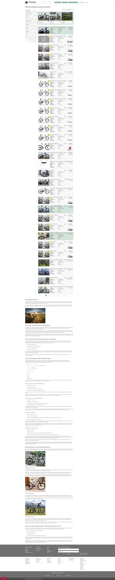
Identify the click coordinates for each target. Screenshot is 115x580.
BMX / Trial (59, 560)
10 (59, 295)
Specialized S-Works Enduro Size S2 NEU (58, 188)
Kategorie (27, 10)
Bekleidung (81, 563)
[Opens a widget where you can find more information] (4, 578)
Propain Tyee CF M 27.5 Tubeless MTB (57, 259)
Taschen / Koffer (82, 565)
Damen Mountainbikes (30, 370)
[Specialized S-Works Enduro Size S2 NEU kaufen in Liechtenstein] (44, 191)
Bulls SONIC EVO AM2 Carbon (56, 54)
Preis (27, 17)
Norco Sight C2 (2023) (54, 125)
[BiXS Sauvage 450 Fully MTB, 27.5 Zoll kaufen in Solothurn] (44, 271)
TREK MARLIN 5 (53, 241)
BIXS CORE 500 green (54, 143)
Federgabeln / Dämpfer (82, 560)
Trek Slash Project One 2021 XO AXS (43, 21)
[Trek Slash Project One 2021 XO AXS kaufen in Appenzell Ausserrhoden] (44, 155)
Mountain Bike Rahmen (27, 563)
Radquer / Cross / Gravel (39, 562)
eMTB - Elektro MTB (71, 560)
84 (64, 295)
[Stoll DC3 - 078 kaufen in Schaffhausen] (44, 75)
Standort (27, 31)
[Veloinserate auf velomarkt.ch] (30, 2)
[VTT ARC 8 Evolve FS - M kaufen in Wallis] (44, 182)
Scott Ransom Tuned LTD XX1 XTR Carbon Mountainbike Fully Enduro (64, 286)
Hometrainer (81, 567)
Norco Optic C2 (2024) (54, 116)
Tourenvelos (48, 559)
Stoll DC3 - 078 (53, 72)
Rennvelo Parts (82, 562)
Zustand (27, 24)
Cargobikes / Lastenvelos (50, 562)
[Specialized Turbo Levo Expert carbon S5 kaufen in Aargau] (44, 164)
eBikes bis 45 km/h (71, 559)
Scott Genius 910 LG (54, 63)
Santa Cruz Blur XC (54, 277)
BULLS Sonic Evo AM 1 (54, 45)
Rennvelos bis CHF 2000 (39, 559)
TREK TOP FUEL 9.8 (54, 215)
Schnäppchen (48, 560)
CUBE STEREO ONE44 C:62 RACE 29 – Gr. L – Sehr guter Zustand (69, 21)
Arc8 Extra (52, 170)
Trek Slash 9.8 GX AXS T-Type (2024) (57, 98)
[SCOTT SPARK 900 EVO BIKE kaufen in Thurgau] (44, 209)
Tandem (59, 559)
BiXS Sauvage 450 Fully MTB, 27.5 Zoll (57, 268)
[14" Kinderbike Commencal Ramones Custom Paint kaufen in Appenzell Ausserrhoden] (44, 30)
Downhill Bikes (26, 560)
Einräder (59, 563)
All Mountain (28, 368)
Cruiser (59, 562)
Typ (26, 35)
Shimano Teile (81, 564)
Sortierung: (64, 9)
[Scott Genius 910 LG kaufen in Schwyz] (44, 66)
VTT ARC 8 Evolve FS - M (55, 179)
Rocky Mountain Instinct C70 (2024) (57, 80)
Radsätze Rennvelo (82, 559)
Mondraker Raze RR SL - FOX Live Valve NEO (55, 21)
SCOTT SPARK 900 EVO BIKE (56, 206)
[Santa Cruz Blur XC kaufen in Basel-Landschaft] (44, 280)
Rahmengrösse (28, 20)
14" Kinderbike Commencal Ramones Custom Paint (60, 27)
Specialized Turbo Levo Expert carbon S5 (58, 161)
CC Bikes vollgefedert (27, 559)
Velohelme (81, 568)
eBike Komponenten (82, 569)
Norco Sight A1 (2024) (54, 134)
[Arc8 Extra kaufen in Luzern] (44, 173)
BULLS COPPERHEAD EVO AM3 (56, 197)
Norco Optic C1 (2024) (54, 107)
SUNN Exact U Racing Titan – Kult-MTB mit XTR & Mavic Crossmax (63, 233)
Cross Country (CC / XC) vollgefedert (32, 365)
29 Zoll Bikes (28, 373)
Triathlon (37, 560)
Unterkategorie (28, 13)
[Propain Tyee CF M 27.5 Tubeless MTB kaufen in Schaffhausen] (44, 262)
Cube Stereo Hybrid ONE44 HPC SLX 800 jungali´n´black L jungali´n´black (64, 36)
